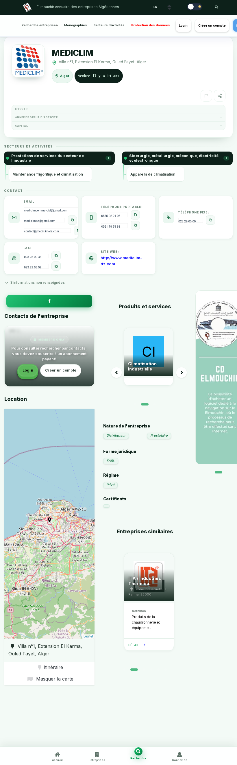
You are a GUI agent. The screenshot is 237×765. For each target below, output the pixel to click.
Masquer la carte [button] (54, 679)
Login (183, 25)
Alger (65, 75)
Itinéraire (53, 667)
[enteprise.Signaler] (206, 96)
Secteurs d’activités (109, 25)
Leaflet (88, 636)
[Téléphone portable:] (135, 215)
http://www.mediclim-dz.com (121, 260)
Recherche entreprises (40, 25)
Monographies (75, 25)
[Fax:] (56, 255)
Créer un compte (212, 25)
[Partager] (219, 96)
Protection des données (150, 25)
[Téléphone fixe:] (210, 220)
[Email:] (72, 220)
